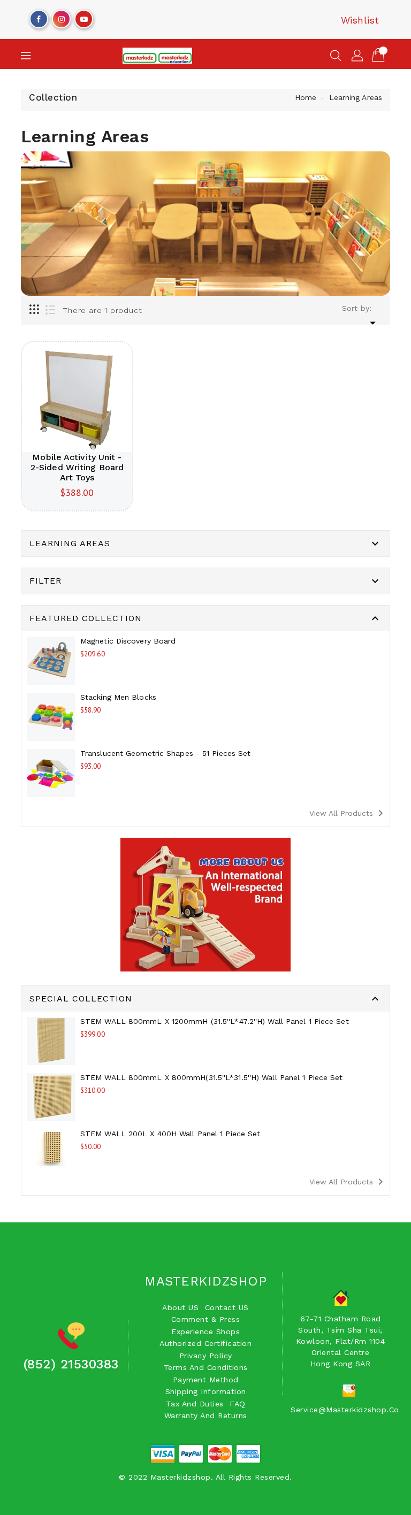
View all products (348, 813)
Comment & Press (205, 1319)
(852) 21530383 (71, 1364)
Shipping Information (205, 1391)
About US (180, 1307)
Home (305, 97)
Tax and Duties (195, 1403)
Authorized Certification (205, 1343)
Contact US (227, 1307)
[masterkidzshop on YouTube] (84, 16)
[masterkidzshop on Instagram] (61, 16)
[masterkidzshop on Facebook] (38, 16)
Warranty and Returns (205, 1415)
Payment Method (206, 1379)
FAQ (238, 1403)
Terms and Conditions (206, 1367)
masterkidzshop (205, 1281)
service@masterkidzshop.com (348, 1409)
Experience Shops (205, 1331)
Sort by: (356, 308)
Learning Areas (355, 97)
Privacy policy (205, 1355)
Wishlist (360, 20)
